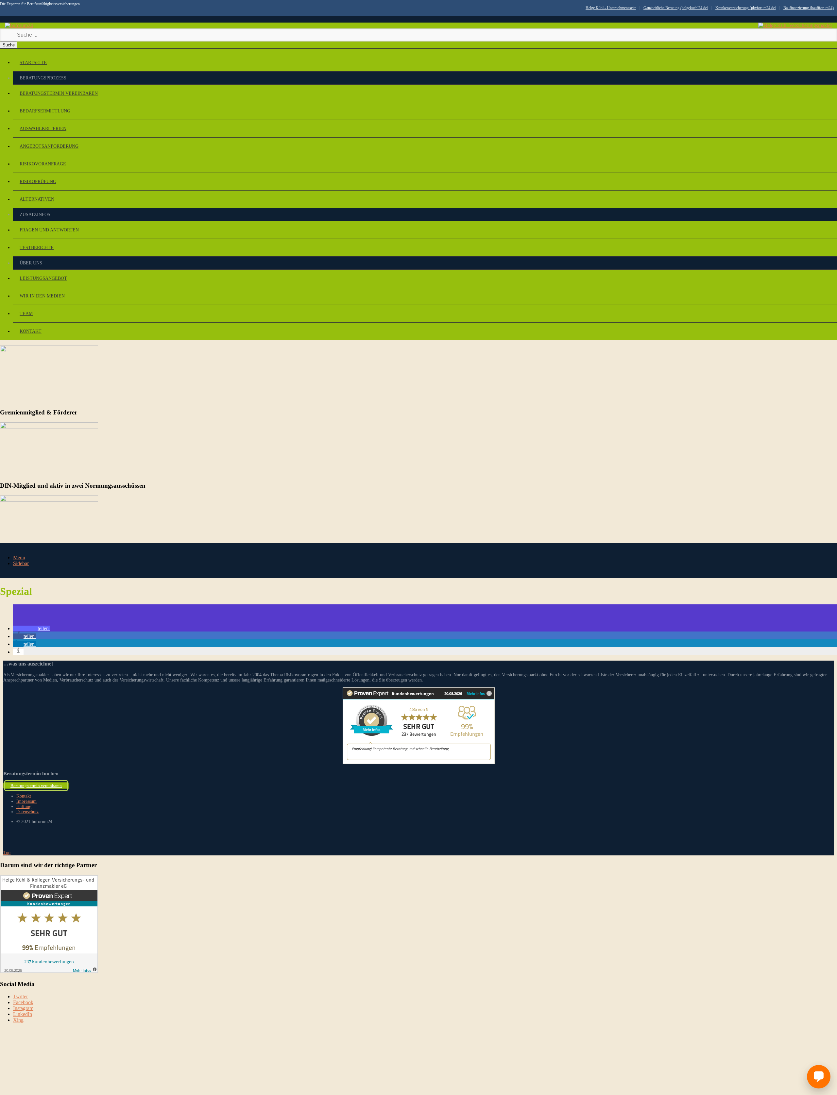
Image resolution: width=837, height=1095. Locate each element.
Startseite (33, 62)
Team (26, 313)
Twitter (20, 996)
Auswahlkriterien (43, 128)
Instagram (23, 1008)
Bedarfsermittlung (45, 111)
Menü (19, 557)
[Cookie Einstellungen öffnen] (49, 1075)
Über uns (31, 263)
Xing (18, 1020)
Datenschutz (27, 811)
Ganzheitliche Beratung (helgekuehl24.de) (675, 8)
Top (6, 852)
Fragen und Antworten (49, 229)
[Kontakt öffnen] (818, 1076)
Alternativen (37, 199)
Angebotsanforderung (49, 146)
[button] (31, 628)
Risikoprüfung (38, 181)
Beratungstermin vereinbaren (59, 93)
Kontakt (31, 331)
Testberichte (37, 247)
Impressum (26, 801)
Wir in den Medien (42, 296)
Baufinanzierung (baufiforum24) (808, 8)
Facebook (23, 1002)
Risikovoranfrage (43, 163)
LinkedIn (22, 1014)
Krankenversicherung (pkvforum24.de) (745, 8)
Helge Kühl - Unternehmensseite (611, 8)
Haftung (23, 806)
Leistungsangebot (43, 278)
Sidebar (21, 563)
